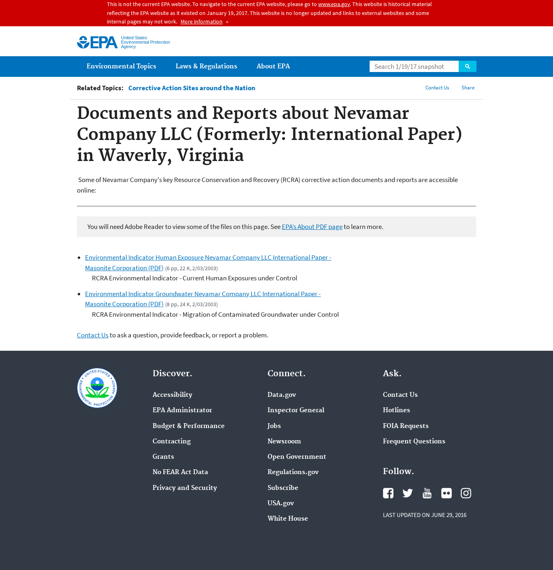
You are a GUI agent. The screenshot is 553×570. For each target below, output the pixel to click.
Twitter (407, 493)
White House (288, 519)
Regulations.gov (293, 472)
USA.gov (281, 503)
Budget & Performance (189, 426)
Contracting (172, 441)
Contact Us (437, 87)
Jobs (274, 426)
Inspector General (296, 410)
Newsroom (284, 441)
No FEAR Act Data (180, 472)
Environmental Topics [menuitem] (121, 66)
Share (468, 87)
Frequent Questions (414, 441)
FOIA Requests (406, 426)
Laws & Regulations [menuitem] (206, 66)
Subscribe (283, 488)
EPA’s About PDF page (312, 226)
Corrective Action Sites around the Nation (191, 88)
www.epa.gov (334, 4)
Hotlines (396, 410)
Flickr (446, 493)
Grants (163, 457)
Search (467, 66)
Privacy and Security (185, 488)
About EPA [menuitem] (273, 66)
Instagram (466, 493)
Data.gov (282, 395)
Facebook (388, 493)
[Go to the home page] (97, 42)
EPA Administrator (182, 410)
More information (202, 21)
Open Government (297, 457)
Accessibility (172, 395)
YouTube (427, 493)
